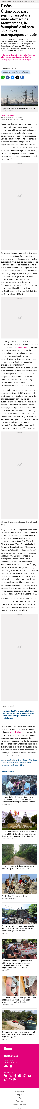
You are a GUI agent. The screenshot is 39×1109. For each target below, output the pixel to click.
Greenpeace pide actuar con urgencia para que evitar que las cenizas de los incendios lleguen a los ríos (18, 928)
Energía (8, 760)
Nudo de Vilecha (16, 732)
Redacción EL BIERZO (8, 804)
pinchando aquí (20, 347)
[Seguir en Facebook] (15, 1076)
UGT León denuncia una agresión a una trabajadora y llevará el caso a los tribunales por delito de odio (19, 999)
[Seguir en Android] (6, 1066)
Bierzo (30, 762)
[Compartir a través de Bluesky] (12, 77)
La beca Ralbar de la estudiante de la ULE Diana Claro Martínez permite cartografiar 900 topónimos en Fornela (18, 799)
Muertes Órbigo (27, 1)
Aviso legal (19, 1101)
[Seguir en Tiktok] (6, 1080)
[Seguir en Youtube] (30, 1076)
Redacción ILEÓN (7, 839)
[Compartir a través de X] (17, 77)
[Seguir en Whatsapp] (10, 1080)
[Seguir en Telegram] (20, 1076)
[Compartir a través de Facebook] (8, 77)
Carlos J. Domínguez (8, 115)
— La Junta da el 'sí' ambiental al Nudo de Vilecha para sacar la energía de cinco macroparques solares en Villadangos (18, 57)
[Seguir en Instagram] (25, 1076)
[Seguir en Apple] (11, 1066)
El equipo (19, 1095)
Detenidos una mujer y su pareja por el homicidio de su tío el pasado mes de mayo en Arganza (18, 1034)
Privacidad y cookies (19, 1098)
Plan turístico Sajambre (18, 1)
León (2, 760)
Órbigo (22, 765)
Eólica (25, 760)
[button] (36, 6)
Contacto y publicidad (19, 1104)
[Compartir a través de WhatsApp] (3, 77)
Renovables (17, 760)
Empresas (23, 762)
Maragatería (5, 765)
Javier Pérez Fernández (9, 898)
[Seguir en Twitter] (11, 1076)
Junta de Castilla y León (10, 762)
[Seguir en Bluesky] (6, 1076)
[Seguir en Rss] (15, 1080)
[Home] (6, 5)
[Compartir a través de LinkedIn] (22, 77)
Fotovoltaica (33, 760)
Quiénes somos (19, 1091)
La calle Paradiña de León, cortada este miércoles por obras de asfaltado (18, 867)
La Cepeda (14, 765)
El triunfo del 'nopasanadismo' (15, 896)
